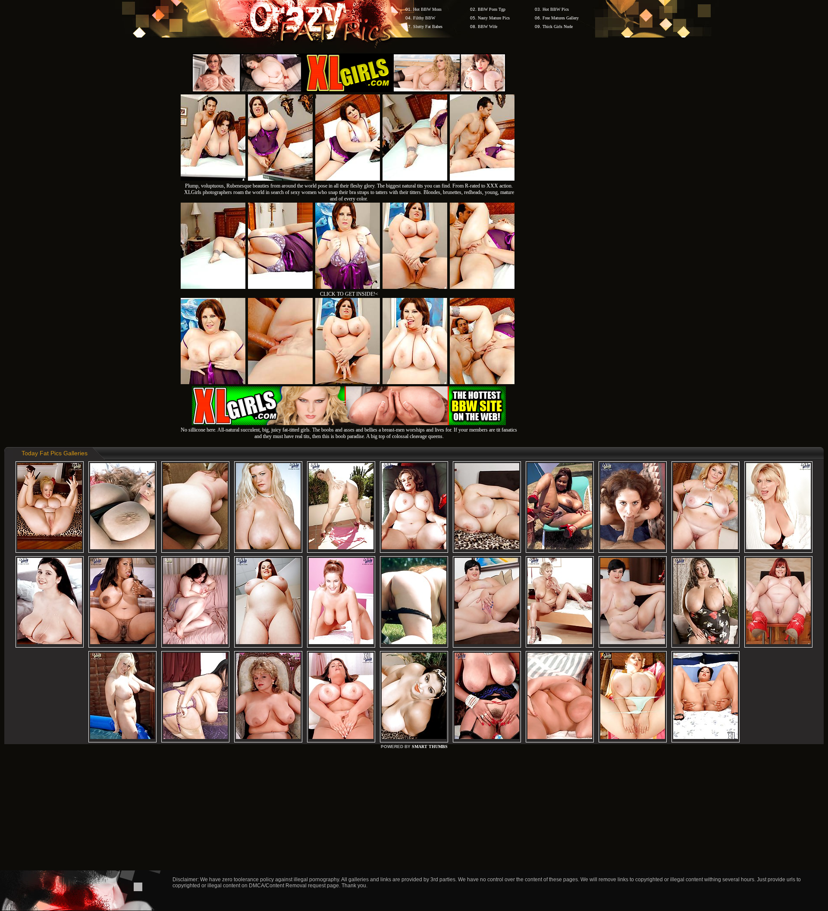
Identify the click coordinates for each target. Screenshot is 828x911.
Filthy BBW (424, 18)
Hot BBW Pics (556, 9)
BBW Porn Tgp (491, 9)
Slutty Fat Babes (427, 26)
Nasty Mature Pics (494, 18)
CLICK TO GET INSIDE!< (349, 294)
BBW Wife (487, 26)
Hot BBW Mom (427, 9)
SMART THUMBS (430, 746)
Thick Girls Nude (558, 26)
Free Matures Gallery (561, 18)
